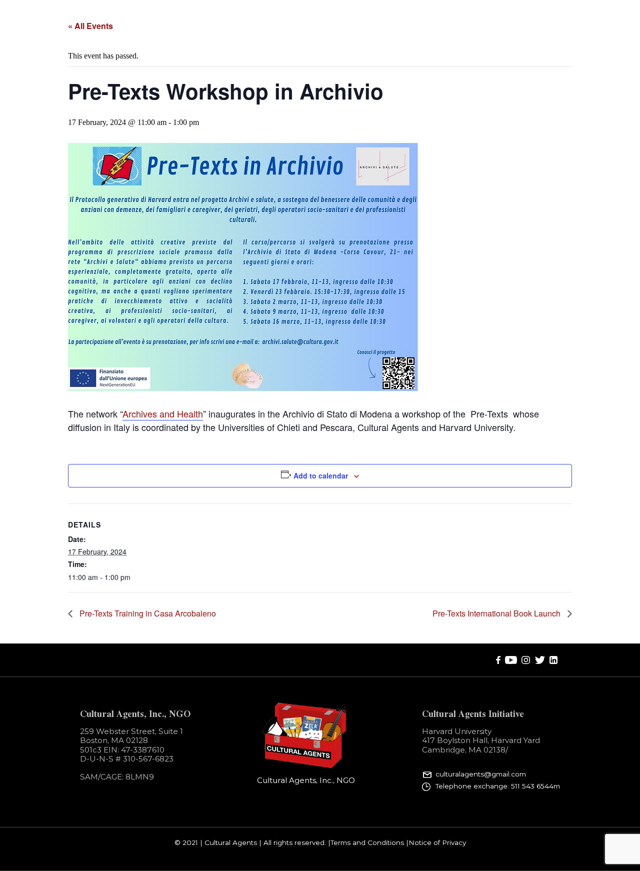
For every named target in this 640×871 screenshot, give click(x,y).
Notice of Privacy (437, 843)
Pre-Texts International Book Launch (497, 613)
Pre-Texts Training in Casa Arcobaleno (147, 613)
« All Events (90, 26)
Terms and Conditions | (369, 843)
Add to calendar (321, 475)
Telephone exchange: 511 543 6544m (498, 786)
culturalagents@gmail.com (481, 774)
